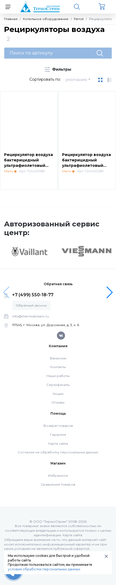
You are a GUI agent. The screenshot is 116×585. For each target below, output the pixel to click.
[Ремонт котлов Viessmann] (86, 250)
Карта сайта (58, 443)
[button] (109, 292)
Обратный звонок (31, 305)
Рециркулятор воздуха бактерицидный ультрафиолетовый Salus (28, 162)
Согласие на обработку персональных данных (58, 452)
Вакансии (58, 358)
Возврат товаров (58, 426)
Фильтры (61, 69)
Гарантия (58, 435)
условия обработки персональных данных (44, 569)
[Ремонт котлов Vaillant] (29, 251)
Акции (58, 394)
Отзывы (58, 402)
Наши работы (58, 376)
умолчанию (76, 79)
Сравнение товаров (58, 484)
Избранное (58, 475)
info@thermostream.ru (30, 316)
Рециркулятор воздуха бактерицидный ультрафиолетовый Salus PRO (86, 162)
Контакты (58, 367)
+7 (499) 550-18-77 (32, 294)
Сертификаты (58, 385)
